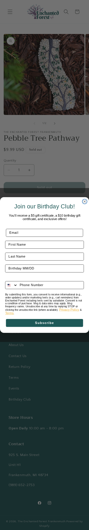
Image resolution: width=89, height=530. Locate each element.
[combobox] (11, 285)
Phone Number (17, 278)
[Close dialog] (84, 201)
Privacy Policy (69, 309)
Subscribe (44, 323)
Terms (9, 313)
